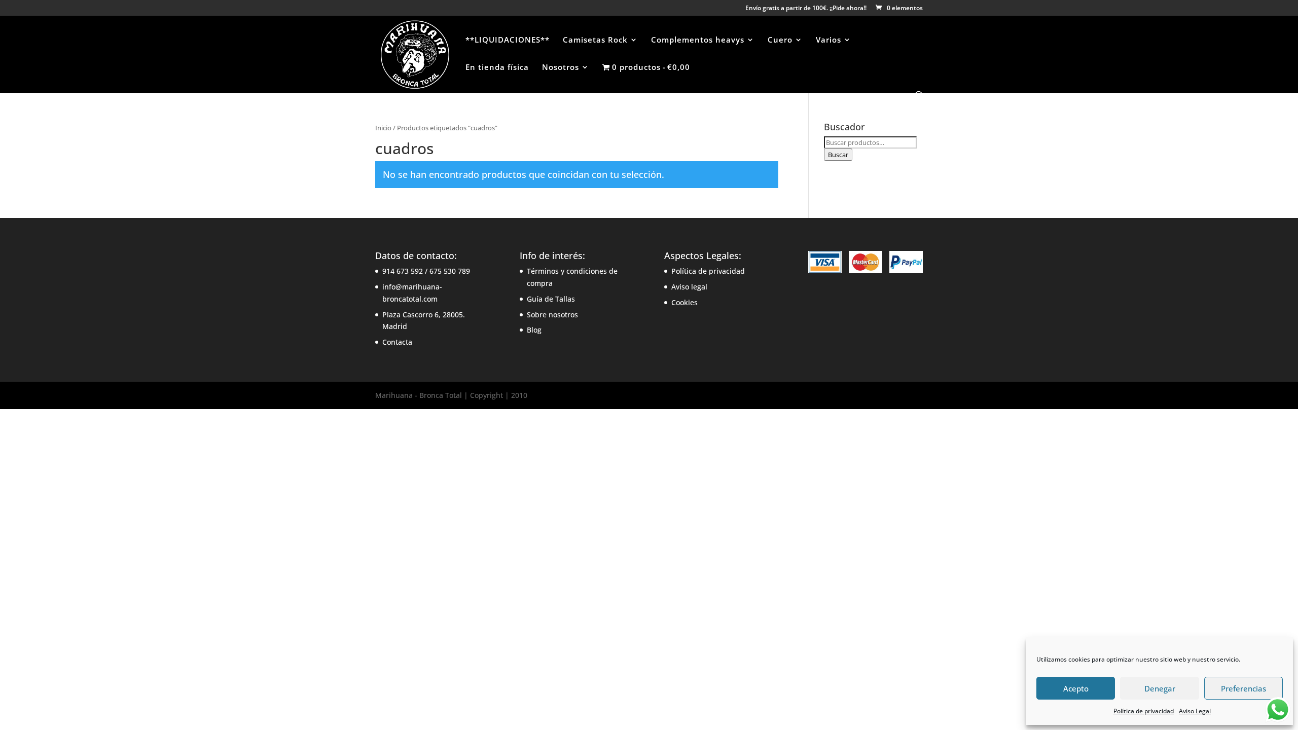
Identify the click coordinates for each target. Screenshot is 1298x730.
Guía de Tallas (551, 299)
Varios (828, 40)
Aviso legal (689, 286)
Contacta (397, 342)
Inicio (383, 127)
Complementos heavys (697, 40)
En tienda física (497, 67)
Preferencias (1243, 688)
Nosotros (560, 67)
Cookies (684, 302)
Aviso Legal (1195, 711)
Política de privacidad (1143, 711)
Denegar (1159, 688)
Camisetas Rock (595, 40)
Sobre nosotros (552, 314)
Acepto (1076, 688)
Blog (534, 330)
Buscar (838, 154)
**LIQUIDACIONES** (507, 40)
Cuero (780, 40)
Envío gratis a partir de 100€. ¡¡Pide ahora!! (806, 8)
